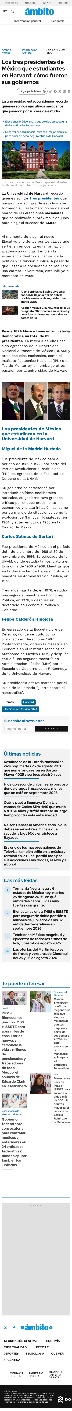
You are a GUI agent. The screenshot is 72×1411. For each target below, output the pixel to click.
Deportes (11, 1353)
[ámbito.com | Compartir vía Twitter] (59, 91)
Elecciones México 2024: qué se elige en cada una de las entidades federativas (36, 123)
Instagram (22, 1327)
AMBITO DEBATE (55, 1374)
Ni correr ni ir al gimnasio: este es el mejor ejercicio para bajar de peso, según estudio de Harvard (36, 134)
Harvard (28, 702)
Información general (27, 21)
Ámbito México (6, 51)
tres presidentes (44, 198)
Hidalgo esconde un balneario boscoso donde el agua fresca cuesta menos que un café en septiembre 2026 (36, 788)
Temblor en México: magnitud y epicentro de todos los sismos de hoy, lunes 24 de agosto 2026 (40, 938)
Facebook (14, 1327)
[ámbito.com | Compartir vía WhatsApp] (50, 91)
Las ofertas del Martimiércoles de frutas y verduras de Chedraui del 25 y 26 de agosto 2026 (40, 953)
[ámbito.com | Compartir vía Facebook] (55, 91)
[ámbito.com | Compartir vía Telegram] (68, 91)
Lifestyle (41, 1347)
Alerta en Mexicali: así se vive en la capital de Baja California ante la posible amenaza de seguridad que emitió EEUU (43, 297)
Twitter (5, 1327)
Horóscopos (63, 3)
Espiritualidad (15, 1347)
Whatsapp (50, 1327)
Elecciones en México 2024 (20, 709)
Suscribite (51, 728)
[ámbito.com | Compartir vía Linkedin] (64, 91)
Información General (29, 51)
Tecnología (30, 3)
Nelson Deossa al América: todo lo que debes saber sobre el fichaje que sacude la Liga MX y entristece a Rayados (35, 831)
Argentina (11, 1360)
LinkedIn (31, 1327)
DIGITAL (16, 1375)
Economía (57, 21)
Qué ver (57, 1353)
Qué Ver (46, 3)
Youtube (41, 1327)
